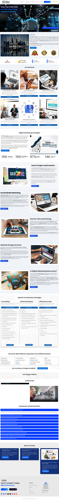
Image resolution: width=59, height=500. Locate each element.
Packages (30, 487)
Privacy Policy (35, 498)
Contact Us (3, 489)
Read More (35, 185)
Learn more (5, 457)
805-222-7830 (55, 1)
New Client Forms (32, 493)
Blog (29, 489)
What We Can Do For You (33, 485)
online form (7, 383)
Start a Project (12, 489)
